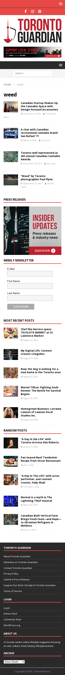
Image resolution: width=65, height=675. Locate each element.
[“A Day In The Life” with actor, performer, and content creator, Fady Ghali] (11, 479)
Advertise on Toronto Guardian (21, 562)
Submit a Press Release (17, 579)
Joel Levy (45, 140)
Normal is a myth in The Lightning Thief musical (36, 498)
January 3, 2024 (30, 446)
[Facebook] (25, 11)
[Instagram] (32, 11)
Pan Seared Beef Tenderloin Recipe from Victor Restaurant (41, 459)
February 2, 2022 (31, 486)
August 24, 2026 (30, 398)
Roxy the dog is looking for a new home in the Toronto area (41, 370)
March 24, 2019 (30, 504)
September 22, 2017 (32, 183)
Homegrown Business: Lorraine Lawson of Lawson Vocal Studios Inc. (41, 412)
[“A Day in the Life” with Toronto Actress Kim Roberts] (11, 443)
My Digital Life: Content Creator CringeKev (36, 352)
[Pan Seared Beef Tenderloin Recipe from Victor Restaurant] (11, 461)
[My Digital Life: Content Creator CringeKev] (11, 354)
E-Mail (10, 268)
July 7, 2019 (28, 465)
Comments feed (12, 619)
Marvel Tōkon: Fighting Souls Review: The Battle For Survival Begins (41, 391)
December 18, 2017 (32, 163)
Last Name (13, 293)
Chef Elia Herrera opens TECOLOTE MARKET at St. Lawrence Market (37, 332)
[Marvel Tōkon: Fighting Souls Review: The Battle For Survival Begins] (11, 391)
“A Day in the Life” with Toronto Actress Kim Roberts (40, 440)
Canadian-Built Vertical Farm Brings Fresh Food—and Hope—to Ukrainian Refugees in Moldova (41, 520)
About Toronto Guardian (17, 556)
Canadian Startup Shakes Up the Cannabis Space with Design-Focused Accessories (39, 106)
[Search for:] (32, 73)
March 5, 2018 (29, 140)
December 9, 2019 (32, 113)
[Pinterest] (39, 11)
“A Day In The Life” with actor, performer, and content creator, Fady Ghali (40, 479)
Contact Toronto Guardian (18, 568)
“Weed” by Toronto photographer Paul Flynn (37, 177)
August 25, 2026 (30, 340)
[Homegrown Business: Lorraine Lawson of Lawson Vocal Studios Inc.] (11, 412)
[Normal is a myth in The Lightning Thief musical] (11, 501)
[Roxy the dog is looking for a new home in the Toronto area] (11, 372)
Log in (7, 608)
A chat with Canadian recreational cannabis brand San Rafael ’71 (39, 133)
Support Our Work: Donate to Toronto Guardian (30, 585)
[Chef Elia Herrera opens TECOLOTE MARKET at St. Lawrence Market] (11, 333)
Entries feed (10, 613)
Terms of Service (13, 591)
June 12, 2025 (29, 529)
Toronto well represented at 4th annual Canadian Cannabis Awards (40, 156)
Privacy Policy (11, 573)
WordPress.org (12, 625)
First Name (13, 281)
